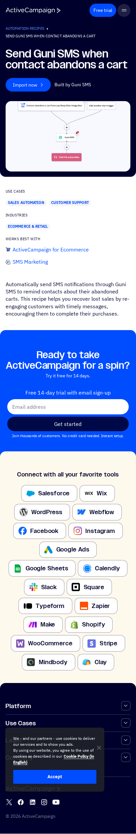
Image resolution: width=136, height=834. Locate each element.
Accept (55, 776)
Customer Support (70, 202)
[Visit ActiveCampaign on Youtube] (55, 802)
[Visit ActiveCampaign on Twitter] (9, 802)
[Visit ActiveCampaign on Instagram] (44, 802)
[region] (54, 760)
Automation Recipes (25, 28)
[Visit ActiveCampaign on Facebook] (20, 802)
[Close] (99, 747)
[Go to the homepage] (33, 10)
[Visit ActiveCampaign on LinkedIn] (32, 802)
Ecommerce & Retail (28, 226)
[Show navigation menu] (124, 10)
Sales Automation (26, 202)
